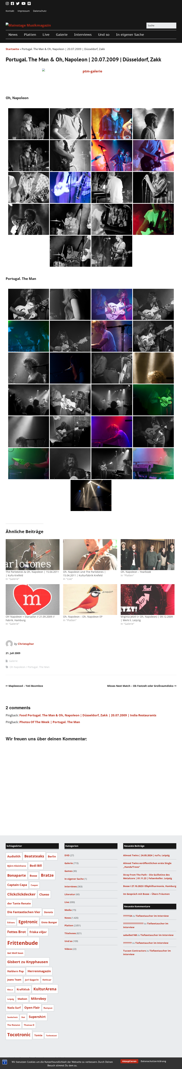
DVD (67, 855)
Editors (11, 922)
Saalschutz (12, 1017)
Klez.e (10, 989)
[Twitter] (17, 3)
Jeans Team (14, 979)
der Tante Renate (19, 903)
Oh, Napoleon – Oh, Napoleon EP (82, 616)
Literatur (70, 894)
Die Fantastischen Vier (23, 912)
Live (46, 34)
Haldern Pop (15, 971)
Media (68, 910)
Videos (68, 948)
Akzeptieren (129, 1061)
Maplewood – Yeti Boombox (26, 686)
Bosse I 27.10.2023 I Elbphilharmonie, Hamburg (149, 886)
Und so (103, 34)
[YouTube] (23, 3)
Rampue (48, 1007)
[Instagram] (8, 3)
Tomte (38, 1035)
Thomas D (29, 1025)
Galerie (62, 34)
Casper (34, 885)
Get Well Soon (15, 953)
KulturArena (45, 988)
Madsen (22, 998)
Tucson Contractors (134, 950)
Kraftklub (23, 989)
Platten (30, 34)
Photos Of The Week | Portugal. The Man (49, 722)
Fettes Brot (16, 931)
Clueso (44, 894)
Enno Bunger (49, 922)
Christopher (26, 644)
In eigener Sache (130, 34)
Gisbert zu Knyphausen (27, 961)
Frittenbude (22, 942)
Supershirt (37, 1017)
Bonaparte (16, 875)
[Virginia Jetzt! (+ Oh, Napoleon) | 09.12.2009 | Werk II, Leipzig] (148, 599)
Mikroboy (38, 998)
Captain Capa (17, 885)
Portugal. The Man (39, 667)
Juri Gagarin (32, 979)
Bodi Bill (36, 865)
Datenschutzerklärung (153, 1061)
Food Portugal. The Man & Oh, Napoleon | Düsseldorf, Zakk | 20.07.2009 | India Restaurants (87, 715)
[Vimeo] (29, 3)
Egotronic (28, 922)
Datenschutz (39, 10)
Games (68, 871)
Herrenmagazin (39, 971)
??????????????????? (133, 923)
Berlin (52, 856)
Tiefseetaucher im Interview (152, 915)
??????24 (127, 915)
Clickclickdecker (21, 894)
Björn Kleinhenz (16, 865)
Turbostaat (51, 1035)
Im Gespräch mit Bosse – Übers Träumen (146, 894)
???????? (127, 942)
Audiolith (14, 856)
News (13, 34)
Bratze (47, 875)
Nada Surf (14, 1007)
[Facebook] (12, 3)
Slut (23, 1017)
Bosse (33, 876)
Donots (48, 912)
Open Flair (32, 1007)
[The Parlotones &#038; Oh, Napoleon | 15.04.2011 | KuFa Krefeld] (33, 554)
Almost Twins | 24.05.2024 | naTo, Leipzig (146, 855)
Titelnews (70, 933)
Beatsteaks (34, 856)
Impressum (24, 10)
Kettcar (46, 979)
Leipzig (10, 999)
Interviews (83, 34)
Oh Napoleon (17, 667)
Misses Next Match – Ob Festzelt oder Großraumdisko (140, 686)
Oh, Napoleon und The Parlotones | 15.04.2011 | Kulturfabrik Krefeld (84, 573)
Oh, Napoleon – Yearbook (136, 571)
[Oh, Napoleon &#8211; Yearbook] (148, 554)
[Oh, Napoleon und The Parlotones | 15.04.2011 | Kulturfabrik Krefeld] (90, 554)
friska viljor (38, 932)
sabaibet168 (130, 935)
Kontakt (10, 10)
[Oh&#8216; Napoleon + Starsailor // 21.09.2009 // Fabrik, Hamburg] (33, 599)
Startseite (12, 49)
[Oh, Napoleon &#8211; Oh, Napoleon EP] (90, 599)
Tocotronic (19, 1034)
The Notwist (13, 1024)
